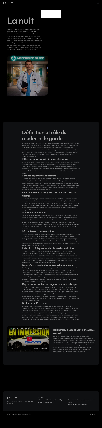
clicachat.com (51, 15)
